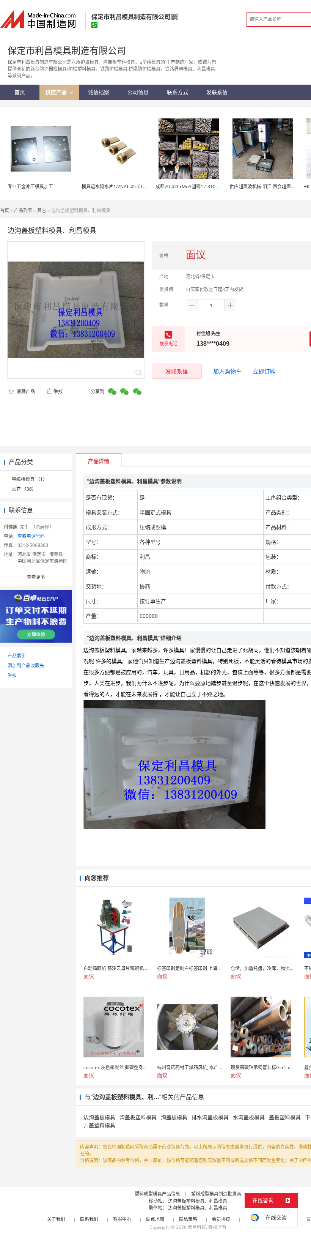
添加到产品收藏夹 (26, 665)
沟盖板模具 (174, 1117)
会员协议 (221, 1219)
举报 (58, 391)
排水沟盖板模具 (210, 1117)
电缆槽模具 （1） (29, 479)
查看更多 (36, 577)
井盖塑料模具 (99, 1125)
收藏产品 (25, 391)
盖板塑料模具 (285, 1117)
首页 (4, 210)
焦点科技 (197, 1227)
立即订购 (264, 371)
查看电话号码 (31, 536)
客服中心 (122, 1219)
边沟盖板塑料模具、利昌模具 (197, 1201)
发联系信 (176, 371)
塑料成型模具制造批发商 (216, 1194)
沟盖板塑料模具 (138, 1117)
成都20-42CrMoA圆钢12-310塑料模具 (195, 186)
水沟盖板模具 (249, 1117)
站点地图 (155, 1219)
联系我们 (89, 1219)
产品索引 (17, 655)
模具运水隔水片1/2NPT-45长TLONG (119, 186)
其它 (41, 210)
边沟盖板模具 (99, 1117)
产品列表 (23, 210)
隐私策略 (188, 1219)
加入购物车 (227, 371)
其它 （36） (24, 489)
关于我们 (56, 1219)
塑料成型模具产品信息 (157, 1194)
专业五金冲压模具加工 (30, 186)
